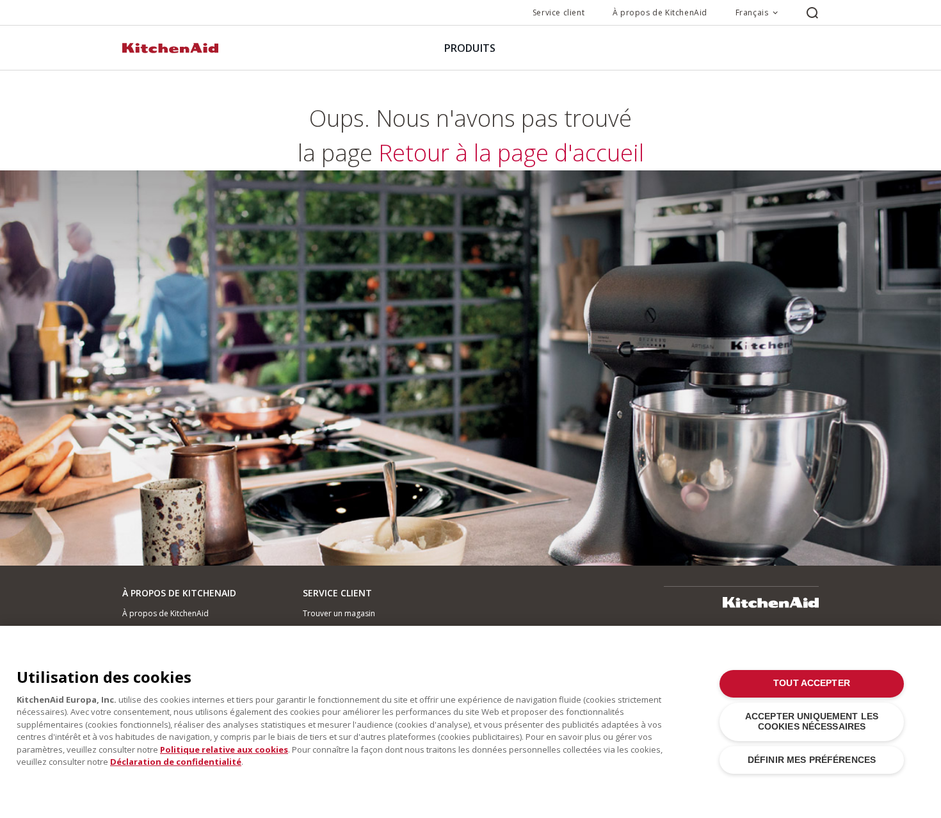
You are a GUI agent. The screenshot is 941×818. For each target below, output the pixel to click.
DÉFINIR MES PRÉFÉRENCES (812, 760)
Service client (558, 12)
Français (752, 12)
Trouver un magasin (339, 613)
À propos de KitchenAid (660, 12)
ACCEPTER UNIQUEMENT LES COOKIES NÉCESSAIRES (811, 722)
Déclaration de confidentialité (175, 761)
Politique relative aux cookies (224, 749)
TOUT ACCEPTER (811, 683)
